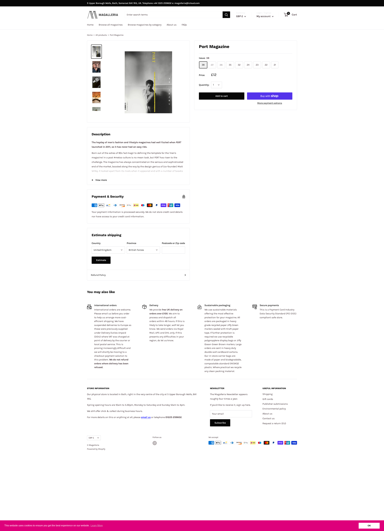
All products (101, 35)
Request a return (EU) (274, 423)
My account (263, 16)
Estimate (101, 260)
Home (90, 24)
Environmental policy (274, 408)
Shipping (267, 394)
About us (171, 24)
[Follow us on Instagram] (155, 443)
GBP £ (91, 438)
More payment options (269, 103)
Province (131, 243)
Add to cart (221, 96)
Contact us (268, 418)
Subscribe (220, 422)
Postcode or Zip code (173, 243)
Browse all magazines (111, 24)
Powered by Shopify (96, 449)
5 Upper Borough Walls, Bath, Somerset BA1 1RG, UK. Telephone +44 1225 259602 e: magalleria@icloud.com (143, 3)
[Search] (226, 14)
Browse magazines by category (144, 24)
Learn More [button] (97, 525)
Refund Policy (98, 275)
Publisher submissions (275, 403)
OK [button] (369, 525)
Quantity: (204, 84)
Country (96, 243)
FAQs (184, 24)
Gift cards (267, 399)
